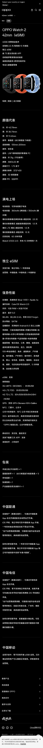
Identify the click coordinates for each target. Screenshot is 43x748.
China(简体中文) (35, 728)
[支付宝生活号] (11, 727)
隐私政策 (5, 734)
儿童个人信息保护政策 (17, 734)
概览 (3, 21)
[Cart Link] (32, 11)
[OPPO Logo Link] (6, 10)
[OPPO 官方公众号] (7, 727)
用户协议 (30, 734)
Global (4, 5)
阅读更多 (23, 744)
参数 (8, 21)
